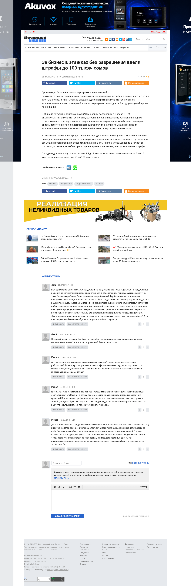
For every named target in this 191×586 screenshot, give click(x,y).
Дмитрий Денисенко (72, 77)
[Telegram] (130, 39)
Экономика (60, 48)
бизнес (52, 183)
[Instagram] (127, 39)
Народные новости (110, 544)
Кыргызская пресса (111, 547)
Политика (46, 48)
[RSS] (106, 39)
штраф (99, 183)
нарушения (66, 183)
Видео (105, 556)
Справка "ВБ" (130, 553)
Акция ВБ (124, 48)
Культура (85, 48)
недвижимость (83, 183)
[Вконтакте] (110, 39)
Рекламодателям (158, 32)
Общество (73, 48)
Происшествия (110, 48)
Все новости (32, 48)
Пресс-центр (152, 547)
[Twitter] (120, 39)
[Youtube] (124, 39)
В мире (83, 564)
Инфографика (108, 558)
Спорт (96, 48)
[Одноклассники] (117, 39)
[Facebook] (113, 39)
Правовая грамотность (134, 550)
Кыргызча (30, 32)
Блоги (104, 550)
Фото (104, 553)
